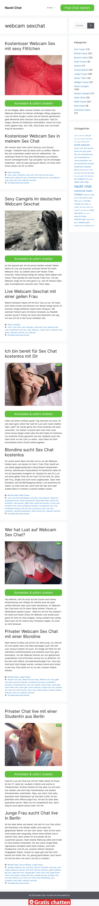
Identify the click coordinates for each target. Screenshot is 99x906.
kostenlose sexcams (30, 506)
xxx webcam (30, 332)
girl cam (8, 873)
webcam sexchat (29, 180)
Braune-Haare (81, 57)
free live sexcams (41, 870)
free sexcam (19, 503)
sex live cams (85, 207)
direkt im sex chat (47, 679)
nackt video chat (11, 687)
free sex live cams (46, 175)
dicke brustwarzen (27, 500)
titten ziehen (42, 690)
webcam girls (84, 222)
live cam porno (79, 176)
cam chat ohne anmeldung (18, 498)
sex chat (23, 878)
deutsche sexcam (18, 870)
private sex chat (39, 508)
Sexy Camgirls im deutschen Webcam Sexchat (33, 201)
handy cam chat (42, 873)
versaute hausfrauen (22, 511)
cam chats (12, 175)
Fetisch (77, 66)
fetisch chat (78, 148)
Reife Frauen (24, 495)
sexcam (80, 201)
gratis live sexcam (42, 503)
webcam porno (79, 225)
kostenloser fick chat (21, 685)
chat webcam (44, 498)
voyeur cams (44, 330)
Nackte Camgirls (82, 93)
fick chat (29, 870)
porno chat (78, 198)
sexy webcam (33, 330)
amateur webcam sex (16, 867)
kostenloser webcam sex (38, 178)
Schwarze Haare (82, 110)
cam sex (77, 139)
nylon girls (23, 687)
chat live (29, 867)
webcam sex (89, 225)
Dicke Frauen (80, 61)
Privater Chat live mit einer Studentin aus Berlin (31, 714)
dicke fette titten (42, 500)
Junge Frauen (24, 677)
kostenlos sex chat (85, 170)
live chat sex (26, 508)
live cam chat (79, 173)
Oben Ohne (79, 97)
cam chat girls (27, 327)
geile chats (29, 503)
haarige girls (30, 873)
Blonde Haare (13, 495)
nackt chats (46, 685)
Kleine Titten (80, 78)
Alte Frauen (79, 49)
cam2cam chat (40, 327)
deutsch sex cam (15, 679)
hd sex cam (55, 503)
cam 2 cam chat (14, 327)
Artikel (50, 8)
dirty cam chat (32, 175)
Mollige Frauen (81, 82)
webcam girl (79, 219)
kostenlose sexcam (86, 164)
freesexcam (9, 178)
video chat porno (38, 511)
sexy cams (32, 690)
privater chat (53, 875)
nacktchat (79, 190)
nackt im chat (88, 195)
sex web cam (85, 210)
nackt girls (56, 685)
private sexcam (41, 875)
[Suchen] (90, 26)
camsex (82, 139)
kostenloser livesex (12, 508)
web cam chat (15, 180)
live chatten (35, 685)
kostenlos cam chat (13, 506)
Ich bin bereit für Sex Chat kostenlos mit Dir (31, 353)
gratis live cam (21, 178)
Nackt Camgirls (14, 172)
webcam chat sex (12, 693)
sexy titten (17, 880)
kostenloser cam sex (17, 330)
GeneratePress (63, 895)
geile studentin (55, 870)
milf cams (88, 179)
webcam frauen (80, 216)
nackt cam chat (81, 182)
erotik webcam (82, 145)
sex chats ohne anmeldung (39, 878)
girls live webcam (21, 682)
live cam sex (89, 176)
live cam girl (89, 173)
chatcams (21, 175)
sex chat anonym (20, 690)
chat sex (52, 867)
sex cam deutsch (12, 878)
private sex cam (48, 687)
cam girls (34, 498)
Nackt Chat (13, 8)
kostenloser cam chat (48, 506)
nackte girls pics (27, 875)
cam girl (88, 135)
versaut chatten (54, 690)
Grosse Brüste (25, 865)
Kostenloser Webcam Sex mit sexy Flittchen (30, 46)
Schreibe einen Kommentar (18, 183)
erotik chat (85, 142)
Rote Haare (79, 106)
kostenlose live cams (37, 682)
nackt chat (83, 186)
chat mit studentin (41, 867)
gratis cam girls (80, 151)
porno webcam (34, 687)
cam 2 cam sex (79, 136)
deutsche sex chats (31, 679)
